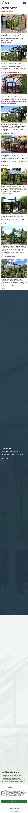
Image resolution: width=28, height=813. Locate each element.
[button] (26, 787)
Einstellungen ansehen (14, 808)
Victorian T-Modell (7, 194)
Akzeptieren (14, 801)
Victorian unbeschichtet (8, 256)
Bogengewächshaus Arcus (9, 11)
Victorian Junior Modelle (9, 104)
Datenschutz (17, 811)
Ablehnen (14, 804)
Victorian (3, 223)
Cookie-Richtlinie (11, 811)
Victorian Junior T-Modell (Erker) (11, 72)
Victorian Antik (5, 165)
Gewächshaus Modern (8, 133)
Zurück (3, 288)
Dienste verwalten (5, 797)
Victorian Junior (6, 43)
